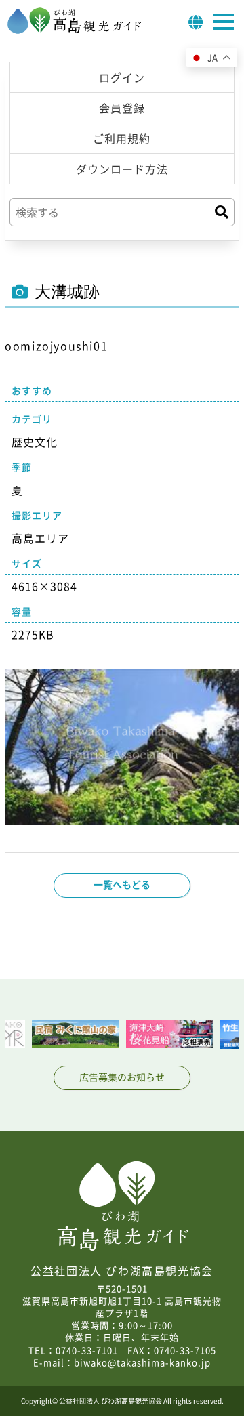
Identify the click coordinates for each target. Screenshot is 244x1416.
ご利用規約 (121, 138)
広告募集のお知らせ (122, 1076)
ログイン (122, 77)
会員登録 (122, 108)
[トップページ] (74, 30)
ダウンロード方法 (122, 169)
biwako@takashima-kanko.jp (142, 1362)
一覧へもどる (122, 884)
